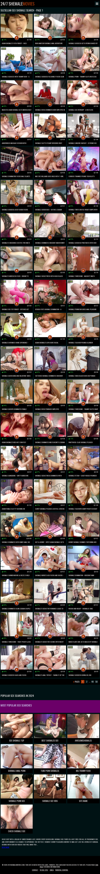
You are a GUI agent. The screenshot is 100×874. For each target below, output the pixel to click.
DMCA (52, 870)
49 (92, 681)
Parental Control (61, 870)
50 (96, 681)
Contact (35, 870)
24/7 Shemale (18, 3)
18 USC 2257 (44, 870)
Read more (5, 847)
